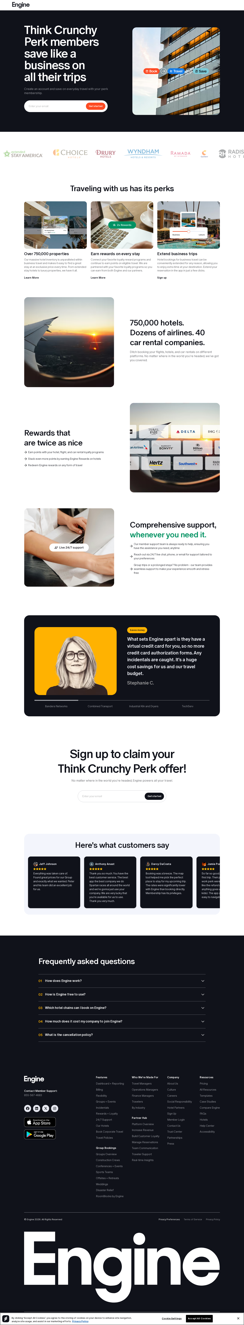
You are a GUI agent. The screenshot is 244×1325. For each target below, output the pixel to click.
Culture (171, 1089)
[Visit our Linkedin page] (36, 1108)
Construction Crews (108, 1160)
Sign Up (171, 1113)
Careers (172, 1095)
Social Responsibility (179, 1101)
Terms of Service (193, 1219)
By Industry (138, 1107)
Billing (99, 1089)
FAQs (203, 1113)
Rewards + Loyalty (107, 1113)
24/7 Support (104, 1119)
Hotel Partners (176, 1107)
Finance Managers (143, 1095)
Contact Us (173, 1125)
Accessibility (207, 1131)
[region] (122, 1319)
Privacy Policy (213, 1219)
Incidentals (102, 1107)
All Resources (208, 1089)
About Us (172, 1083)
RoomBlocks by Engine (110, 1196)
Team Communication (145, 1148)
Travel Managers (142, 1083)
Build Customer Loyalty (145, 1136)
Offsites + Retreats (107, 1178)
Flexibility (101, 1095)
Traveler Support (142, 1154)
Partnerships (174, 1137)
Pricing (204, 1083)
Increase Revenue (143, 1130)
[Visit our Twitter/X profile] (45, 1108)
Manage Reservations (145, 1142)
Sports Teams (104, 1172)
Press (170, 1143)
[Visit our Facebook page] (27, 1108)
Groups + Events (106, 1101)
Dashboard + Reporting (110, 1083)
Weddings (102, 1184)
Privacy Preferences (169, 1219)
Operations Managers (145, 1089)
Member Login (176, 1119)
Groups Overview (106, 1154)
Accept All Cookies (199, 1318)
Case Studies (208, 1101)
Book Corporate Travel (109, 1131)
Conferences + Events (109, 1166)
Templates (206, 1095)
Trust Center (174, 1131)
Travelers (137, 1101)
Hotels (204, 1119)
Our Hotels (102, 1125)
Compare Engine (210, 1107)
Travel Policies (104, 1137)
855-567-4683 (33, 1095)
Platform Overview (143, 1124)
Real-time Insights (143, 1160)
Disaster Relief (105, 1190)
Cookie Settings (172, 1318)
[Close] (238, 1318)
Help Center (207, 1125)
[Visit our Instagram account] (54, 1108)
